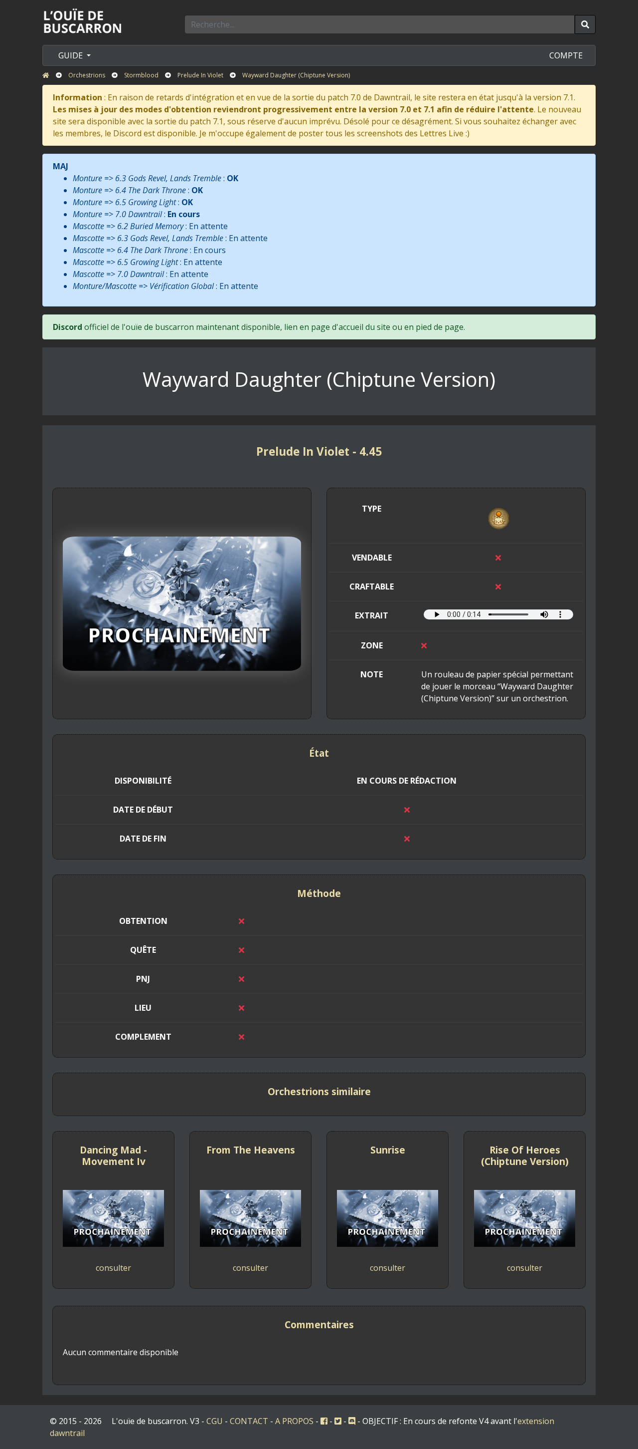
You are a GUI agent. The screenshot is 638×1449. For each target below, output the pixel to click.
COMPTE (566, 55)
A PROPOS (294, 1421)
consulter (113, 1267)
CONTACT (249, 1421)
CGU (214, 1421)
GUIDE (71, 55)
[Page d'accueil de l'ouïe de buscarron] (84, 20)
